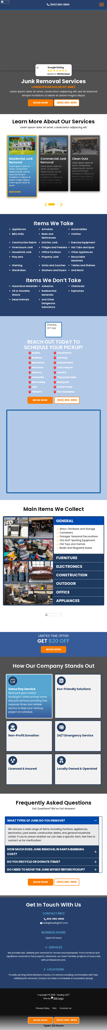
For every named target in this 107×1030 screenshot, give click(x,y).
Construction (71, 575)
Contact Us (65, 1008)
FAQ (54, 1008)
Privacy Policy (42, 1008)
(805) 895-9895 (59, 4)
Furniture (66, 557)
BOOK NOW (40, 102)
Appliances (68, 600)
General (64, 520)
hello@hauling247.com (55, 923)
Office (63, 592)
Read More (15, 191)
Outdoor (66, 583)
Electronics (69, 566)
